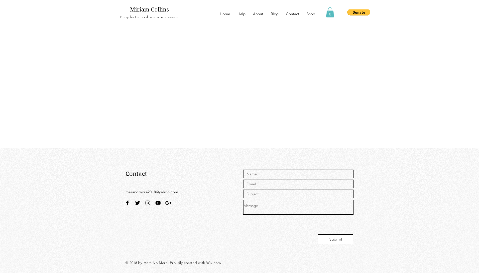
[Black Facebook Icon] (127, 203)
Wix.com (213, 263)
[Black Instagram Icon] (148, 203)
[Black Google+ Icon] (168, 203)
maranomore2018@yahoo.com (151, 192)
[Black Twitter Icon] (137, 203)
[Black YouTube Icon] (158, 203)
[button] (330, 12)
